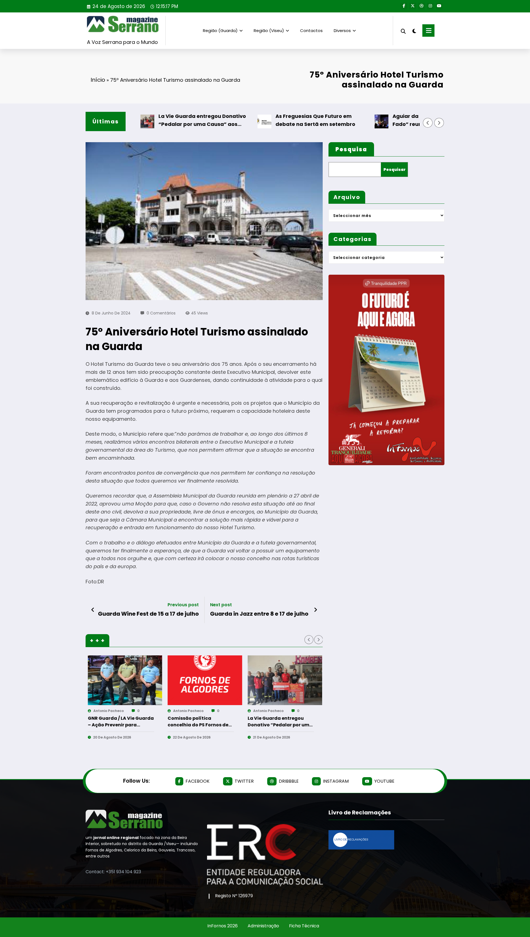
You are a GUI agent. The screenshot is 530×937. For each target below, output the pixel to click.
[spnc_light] (414, 30)
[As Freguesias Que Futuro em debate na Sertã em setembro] (213, 680)
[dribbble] (421, 6)
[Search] (403, 30)
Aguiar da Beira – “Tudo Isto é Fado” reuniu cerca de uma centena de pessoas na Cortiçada (405, 120)
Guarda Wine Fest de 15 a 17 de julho (148, 614)
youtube (384, 781)
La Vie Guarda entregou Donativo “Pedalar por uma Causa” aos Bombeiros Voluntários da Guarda (171, 120)
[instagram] (430, 6)
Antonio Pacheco (117, 710)
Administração (263, 926)
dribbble (289, 781)
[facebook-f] (404, 6)
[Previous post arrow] (93, 609)
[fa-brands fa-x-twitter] (412, 6)
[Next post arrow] (315, 609)
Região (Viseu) (269, 30)
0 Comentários (161, 313)
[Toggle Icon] (428, 30)
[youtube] (439, 6)
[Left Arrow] (428, 123)
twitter (244, 781)
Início (98, 80)
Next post (221, 604)
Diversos (342, 30)
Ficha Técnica (304, 926)
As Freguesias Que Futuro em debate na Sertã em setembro (283, 120)
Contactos (311, 30)
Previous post (183, 604)
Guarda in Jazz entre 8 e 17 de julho (259, 614)
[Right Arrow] (439, 123)
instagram (336, 781)
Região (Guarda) (220, 30)
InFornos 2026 (222, 926)
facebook (198, 781)
